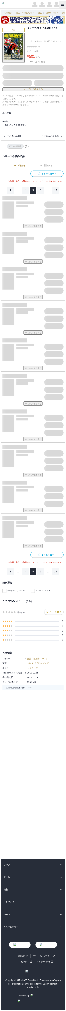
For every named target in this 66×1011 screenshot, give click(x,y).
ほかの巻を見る (35, 89)
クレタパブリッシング (16, 590)
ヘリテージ (56, 41)
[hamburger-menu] (62, 4)
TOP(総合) (8, 13)
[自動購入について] (27, 146)
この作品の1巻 (14, 136)
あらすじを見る (34, 226)
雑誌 (40, 13)
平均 (19, 612)
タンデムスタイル (43, 590)
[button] (45, 962)
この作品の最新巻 (50, 136)
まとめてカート (48, 173)
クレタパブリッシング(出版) (38, 41)
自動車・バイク (51, 13)
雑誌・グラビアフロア (25, 13)
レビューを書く (33, 51)
